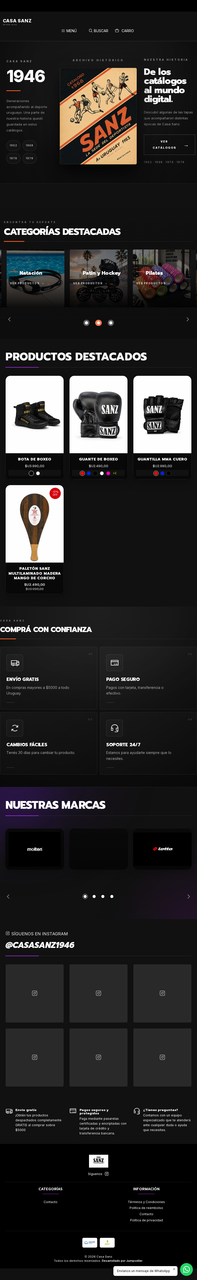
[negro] (31, 473)
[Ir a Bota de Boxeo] (35, 414)
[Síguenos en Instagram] (106, 1174)
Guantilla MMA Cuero (162, 459)
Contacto (50, 1202)
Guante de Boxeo (98, 459)
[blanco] (38, 473)
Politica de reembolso (146, 1208)
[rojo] (82, 473)
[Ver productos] (35, 278)
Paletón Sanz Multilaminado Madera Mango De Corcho (34, 573)
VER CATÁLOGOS (171, 144)
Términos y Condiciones (146, 1202)
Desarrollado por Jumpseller (122, 1261)
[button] (86, 323)
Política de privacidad (146, 1220)
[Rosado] (108, 473)
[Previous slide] (10, 319)
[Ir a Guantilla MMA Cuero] (162, 414)
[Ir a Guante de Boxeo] (98, 414)
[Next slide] (187, 319)
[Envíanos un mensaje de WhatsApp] (186, 1269)
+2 (114, 473)
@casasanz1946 (39, 945)
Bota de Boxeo (34, 459)
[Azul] (88, 473)
